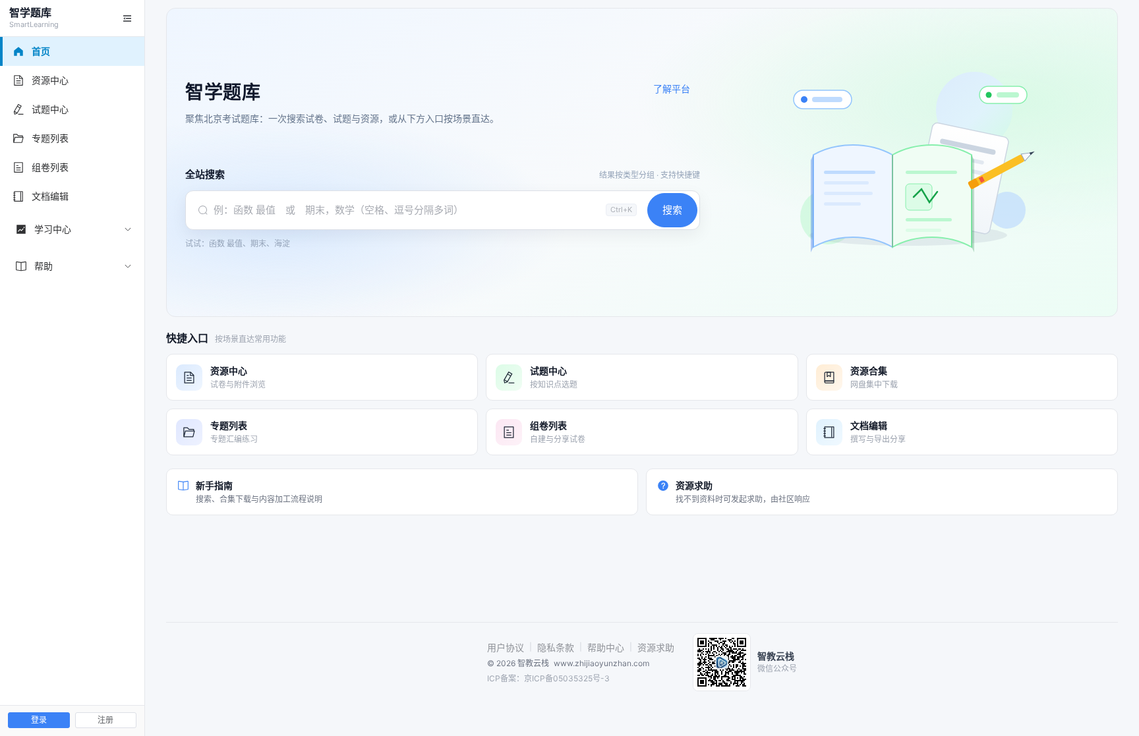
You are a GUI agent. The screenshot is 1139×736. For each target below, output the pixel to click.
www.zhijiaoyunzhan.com (601, 663)
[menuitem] (72, 229)
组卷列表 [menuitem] (50, 167)
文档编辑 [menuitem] (50, 196)
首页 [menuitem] (41, 51)
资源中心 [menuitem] (50, 80)
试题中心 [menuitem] (50, 109)
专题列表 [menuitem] (50, 138)
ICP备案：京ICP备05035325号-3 (548, 678)
